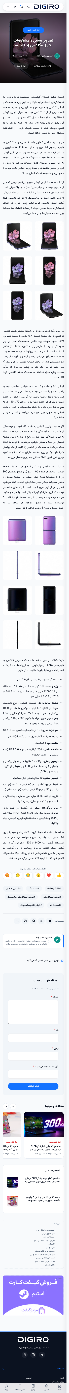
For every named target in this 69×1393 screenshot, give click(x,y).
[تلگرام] (42, 1355)
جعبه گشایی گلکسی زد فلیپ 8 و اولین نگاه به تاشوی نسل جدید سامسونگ (42, 1199)
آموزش (29, 1378)
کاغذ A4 (51, 1244)
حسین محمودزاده (45, 56)
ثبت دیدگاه (33, 1086)
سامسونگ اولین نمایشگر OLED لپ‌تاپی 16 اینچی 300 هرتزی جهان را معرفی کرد (42, 1180)
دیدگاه (54, 997)
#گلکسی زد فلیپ (13, 888)
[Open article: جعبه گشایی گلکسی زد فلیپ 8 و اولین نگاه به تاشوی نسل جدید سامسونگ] (12, 1201)
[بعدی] (6, 1106)
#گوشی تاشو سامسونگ (31, 905)
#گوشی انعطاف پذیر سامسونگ (21, 897)
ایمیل (55, 1048)
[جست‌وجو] (28, 6)
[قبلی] (13, 1106)
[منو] (8, 6)
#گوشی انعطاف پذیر (52, 897)
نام (56, 1030)
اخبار (62, 1378)
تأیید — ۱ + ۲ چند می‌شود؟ (45, 1066)
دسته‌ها (60, 1369)
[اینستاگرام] (33, 1355)
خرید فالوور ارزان (48, 1237)
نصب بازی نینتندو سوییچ (45, 1258)
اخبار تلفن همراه (33, 30)
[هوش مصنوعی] (21, 6)
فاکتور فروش (49, 1265)
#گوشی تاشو (55, 905)
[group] (33, 1135)
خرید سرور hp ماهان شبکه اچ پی (42, 1254)
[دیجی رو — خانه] (47, 7)
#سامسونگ (34, 888)
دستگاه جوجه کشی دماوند (44, 1251)
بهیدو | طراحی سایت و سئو (44, 1261)
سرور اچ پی (50, 1247)
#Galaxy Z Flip (54, 888)
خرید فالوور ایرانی (48, 1233)
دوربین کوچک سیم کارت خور (44, 1240)
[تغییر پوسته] (15, 6)
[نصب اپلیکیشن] (25, 1355)
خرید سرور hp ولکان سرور (45, 1230)
